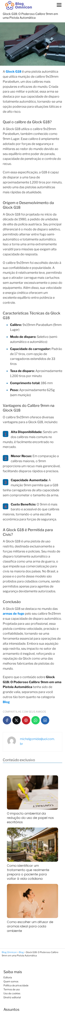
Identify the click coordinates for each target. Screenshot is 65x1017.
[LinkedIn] (45, 720)
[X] (16, 720)
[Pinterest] (26, 720)
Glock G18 (13, 71)
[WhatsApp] (35, 720)
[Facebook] (7, 720)
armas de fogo (13, 613)
